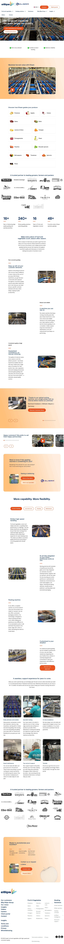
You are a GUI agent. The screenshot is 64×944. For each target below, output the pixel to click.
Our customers (6, 900)
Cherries (38, 903)
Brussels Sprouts (38, 912)
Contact (44, 7)
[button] (10, 420)
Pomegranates (40, 908)
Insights (51, 11)
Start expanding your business (13, 28)
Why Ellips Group (41, 11)
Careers (11, 14)
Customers (30, 11)
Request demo (27, 873)
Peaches (30, 915)
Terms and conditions (5, 925)
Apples (29, 918)
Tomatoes (47, 913)
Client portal (54, 7)
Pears (46, 907)
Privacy (3, 928)
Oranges (30, 913)
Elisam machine (58, 905)
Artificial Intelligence (57, 916)
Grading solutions (20, 11)
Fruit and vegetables (7, 11)
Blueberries (39, 918)
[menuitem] (6, 10)
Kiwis (37, 906)
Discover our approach (47, 668)
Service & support (56, 920)
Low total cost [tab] (28, 508)
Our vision (4, 905)
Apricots (47, 915)
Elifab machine (58, 908)
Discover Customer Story (37, 410)
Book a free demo (28, 478)
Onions (38, 915)
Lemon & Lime (47, 904)
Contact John (26, 869)
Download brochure (10, 31)
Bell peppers (48, 910)
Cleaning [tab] (39, 508)
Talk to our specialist (28, 482)
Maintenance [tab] (49, 508)
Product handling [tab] (16, 508)
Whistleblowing (6, 930)
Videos (3, 14)
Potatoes (30, 903)
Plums (46, 918)
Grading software (56, 911)
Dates (29, 906)
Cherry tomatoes (30, 909)
